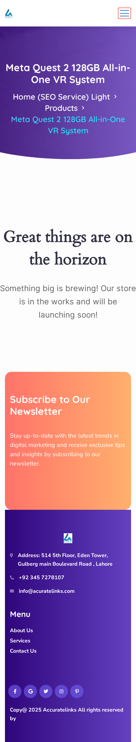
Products (61, 108)
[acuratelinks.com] (9, 13)
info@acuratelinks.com (47, 591)
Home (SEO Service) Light (61, 97)
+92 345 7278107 (41, 577)
